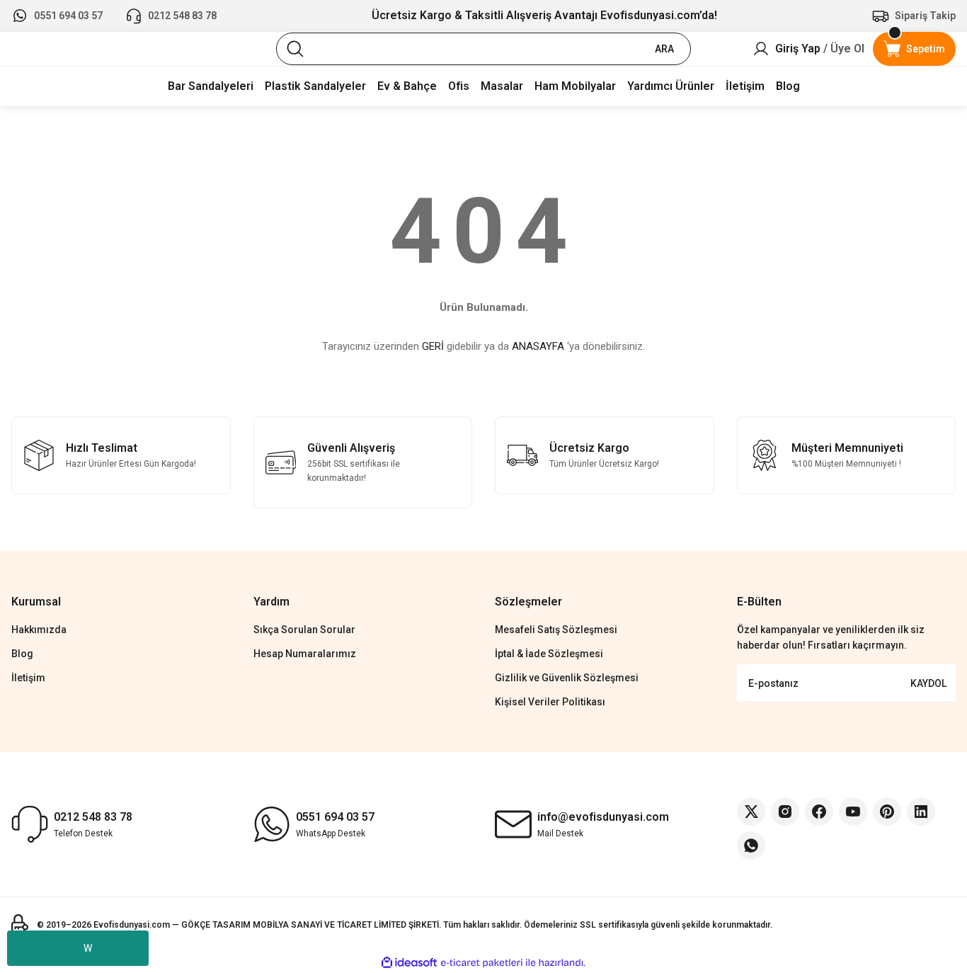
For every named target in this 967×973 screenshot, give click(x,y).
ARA (664, 49)
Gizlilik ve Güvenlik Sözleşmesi (567, 677)
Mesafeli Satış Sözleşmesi (556, 629)
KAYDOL (928, 683)
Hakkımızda (39, 629)
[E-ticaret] (481, 963)
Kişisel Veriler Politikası (550, 701)
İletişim (28, 677)
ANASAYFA (538, 346)
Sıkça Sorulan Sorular (304, 629)
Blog (22, 653)
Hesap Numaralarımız (304, 653)
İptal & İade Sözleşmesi (549, 653)
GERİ (433, 346)
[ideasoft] (409, 962)
